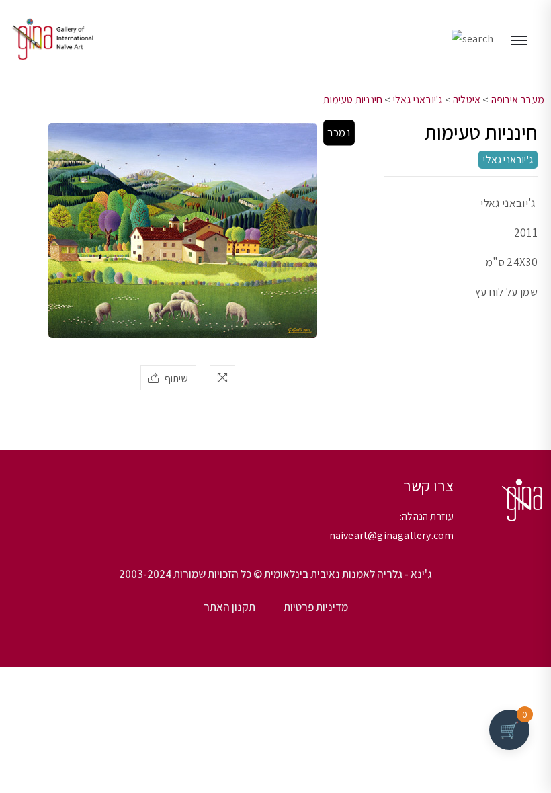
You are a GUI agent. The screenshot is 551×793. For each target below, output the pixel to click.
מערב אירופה (517, 100)
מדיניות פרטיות (316, 606)
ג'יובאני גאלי (418, 100)
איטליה (466, 100)
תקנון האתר (229, 606)
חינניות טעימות (352, 100)
